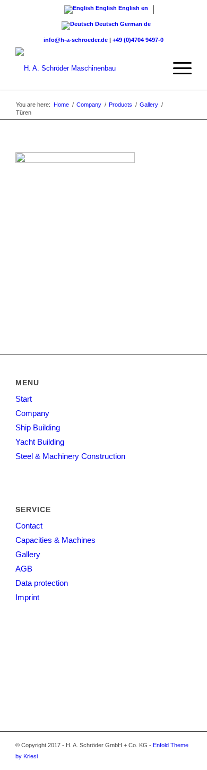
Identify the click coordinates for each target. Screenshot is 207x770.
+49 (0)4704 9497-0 (138, 40)
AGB (23, 568)
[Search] (152, 68)
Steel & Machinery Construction (70, 456)
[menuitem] (152, 68)
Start (23, 398)
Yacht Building (39, 441)
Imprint (27, 597)
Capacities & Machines (55, 539)
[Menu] (177, 68)
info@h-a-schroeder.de (76, 40)
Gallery (27, 554)
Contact (28, 525)
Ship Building (37, 427)
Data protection (41, 582)
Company (32, 413)
